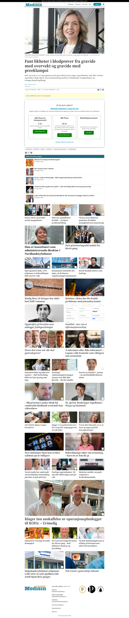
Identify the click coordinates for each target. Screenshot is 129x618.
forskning (29, 149)
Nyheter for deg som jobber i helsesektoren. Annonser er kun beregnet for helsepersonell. (64, 1)
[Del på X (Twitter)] (101, 90)
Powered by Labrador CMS (64, 615)
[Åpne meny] (104, 4)
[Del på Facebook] (98, 90)
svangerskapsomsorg (60, 149)
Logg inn (97, 4)
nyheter (36, 149)
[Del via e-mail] (103, 90)
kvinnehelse (72, 149)
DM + (90, 4)
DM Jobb (84, 4)
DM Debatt (71, 4)
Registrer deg (40, 131)
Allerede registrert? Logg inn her (65, 109)
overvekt (49, 149)
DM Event (78, 4)
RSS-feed (54, 611)
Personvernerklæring (57, 605)
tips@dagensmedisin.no (58, 591)
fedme (42, 149)
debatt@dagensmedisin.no (59, 596)
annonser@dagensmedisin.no (60, 601)
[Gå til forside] (34, 4)
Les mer (89, 132)
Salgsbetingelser (56, 608)
